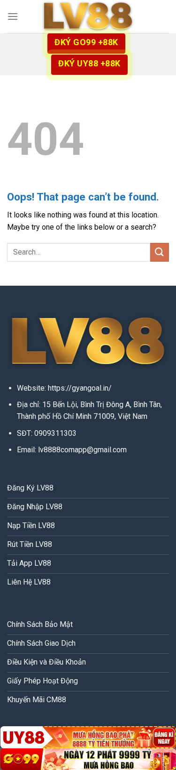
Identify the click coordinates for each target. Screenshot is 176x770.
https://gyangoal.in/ (80, 388)
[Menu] (12, 16)
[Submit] (159, 252)
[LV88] (88, 16)
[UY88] (88, 737)
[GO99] (88, 759)
